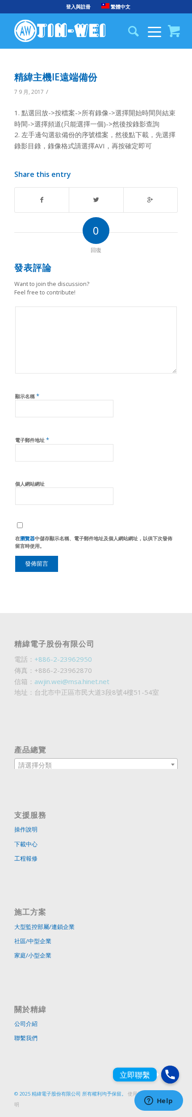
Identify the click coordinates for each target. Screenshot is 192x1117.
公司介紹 (26, 1024)
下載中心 (26, 844)
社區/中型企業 (32, 941)
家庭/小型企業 (32, 955)
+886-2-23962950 (63, 659)
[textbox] (96, 765)
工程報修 (26, 858)
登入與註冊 (78, 6)
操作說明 (26, 829)
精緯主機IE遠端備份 (55, 77)
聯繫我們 (26, 1038)
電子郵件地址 (32, 440)
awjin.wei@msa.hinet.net (71, 681)
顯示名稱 (27, 396)
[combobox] (96, 764)
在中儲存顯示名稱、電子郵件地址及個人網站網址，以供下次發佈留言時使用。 (93, 542)
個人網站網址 (30, 483)
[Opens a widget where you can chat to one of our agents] (158, 1101)
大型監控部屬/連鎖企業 (44, 927)
